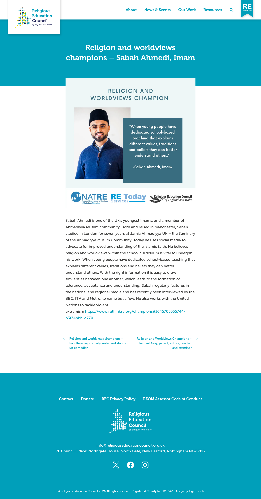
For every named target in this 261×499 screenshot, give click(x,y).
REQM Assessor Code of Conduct (172, 399)
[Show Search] (231, 9)
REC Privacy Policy (118, 399)
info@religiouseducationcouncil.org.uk (130, 445)
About (131, 9)
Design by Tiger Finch (189, 491)
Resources (212, 9)
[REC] (33, 17)
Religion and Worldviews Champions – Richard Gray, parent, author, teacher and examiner (164, 343)
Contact (66, 399)
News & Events (157, 9)
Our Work (187, 9)
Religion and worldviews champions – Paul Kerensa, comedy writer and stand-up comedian (97, 343)
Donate (87, 399)
